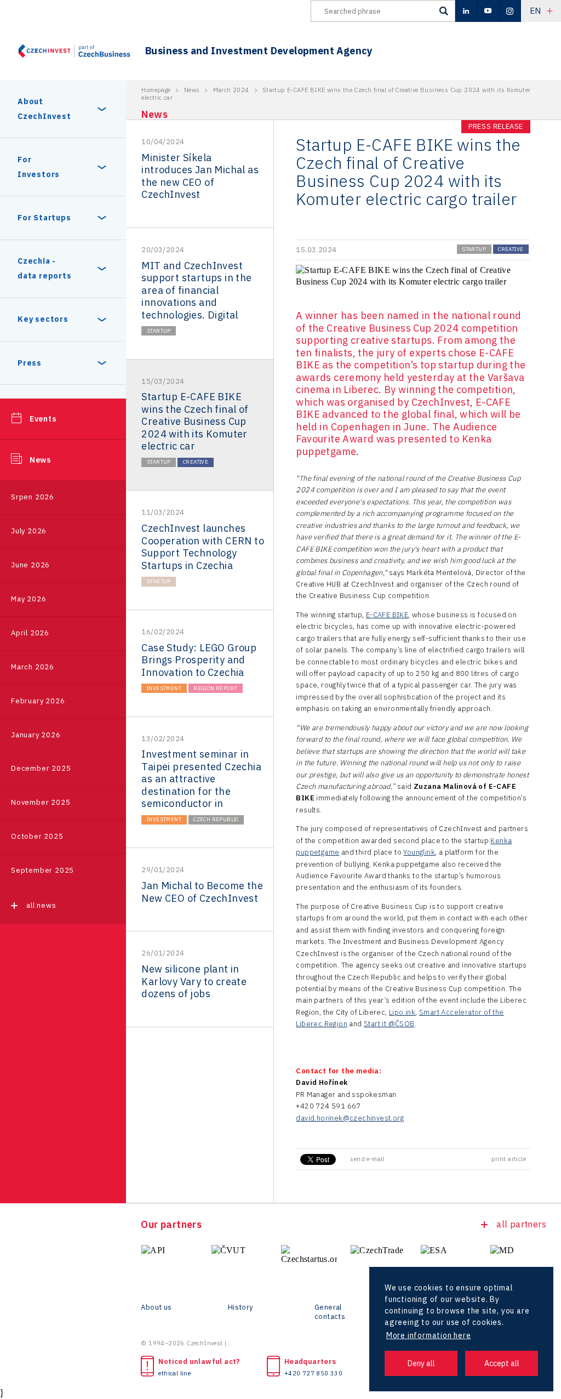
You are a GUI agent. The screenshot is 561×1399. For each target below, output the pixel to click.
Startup (159, 330)
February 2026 (38, 701)
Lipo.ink (402, 1012)
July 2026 (29, 531)
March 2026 (32, 667)
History (240, 1307)
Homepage (155, 90)
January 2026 (36, 735)
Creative (195, 461)
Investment (164, 688)
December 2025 (41, 768)
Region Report (215, 688)
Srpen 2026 (32, 497)
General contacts (329, 1312)
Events (43, 419)
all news (41, 905)
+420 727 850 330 (313, 1373)
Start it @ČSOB (389, 1023)
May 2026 (28, 599)
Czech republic (216, 819)
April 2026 (30, 633)
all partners (521, 1224)
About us (156, 1307)
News (40, 460)
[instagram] (510, 11)
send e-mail (367, 1159)
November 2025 (40, 802)
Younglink (419, 852)
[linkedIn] (466, 11)
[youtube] (488, 11)
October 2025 (37, 836)
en (535, 10)
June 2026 (30, 565)
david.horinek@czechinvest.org (350, 1118)
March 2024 (231, 90)
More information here (428, 1335)
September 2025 (42, 870)
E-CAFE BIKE (387, 614)
